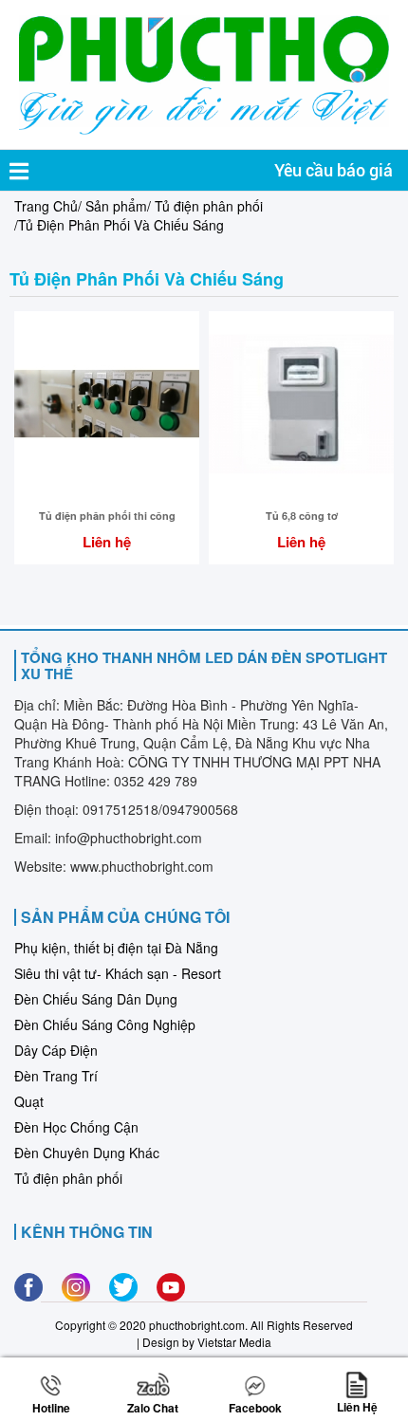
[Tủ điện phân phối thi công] (106, 402)
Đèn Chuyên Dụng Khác (86, 1152)
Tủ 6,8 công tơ (302, 516)
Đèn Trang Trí (56, 1075)
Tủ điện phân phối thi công (107, 516)
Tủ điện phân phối (209, 205)
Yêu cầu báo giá (333, 170)
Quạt (29, 1101)
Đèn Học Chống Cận (76, 1126)
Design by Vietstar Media (206, 1342)
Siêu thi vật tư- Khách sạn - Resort (117, 973)
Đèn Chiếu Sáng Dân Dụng (95, 998)
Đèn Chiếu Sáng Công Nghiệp (104, 1024)
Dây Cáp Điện (56, 1050)
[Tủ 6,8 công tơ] (301, 402)
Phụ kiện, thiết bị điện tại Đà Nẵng (116, 947)
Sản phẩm (116, 205)
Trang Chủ (46, 205)
